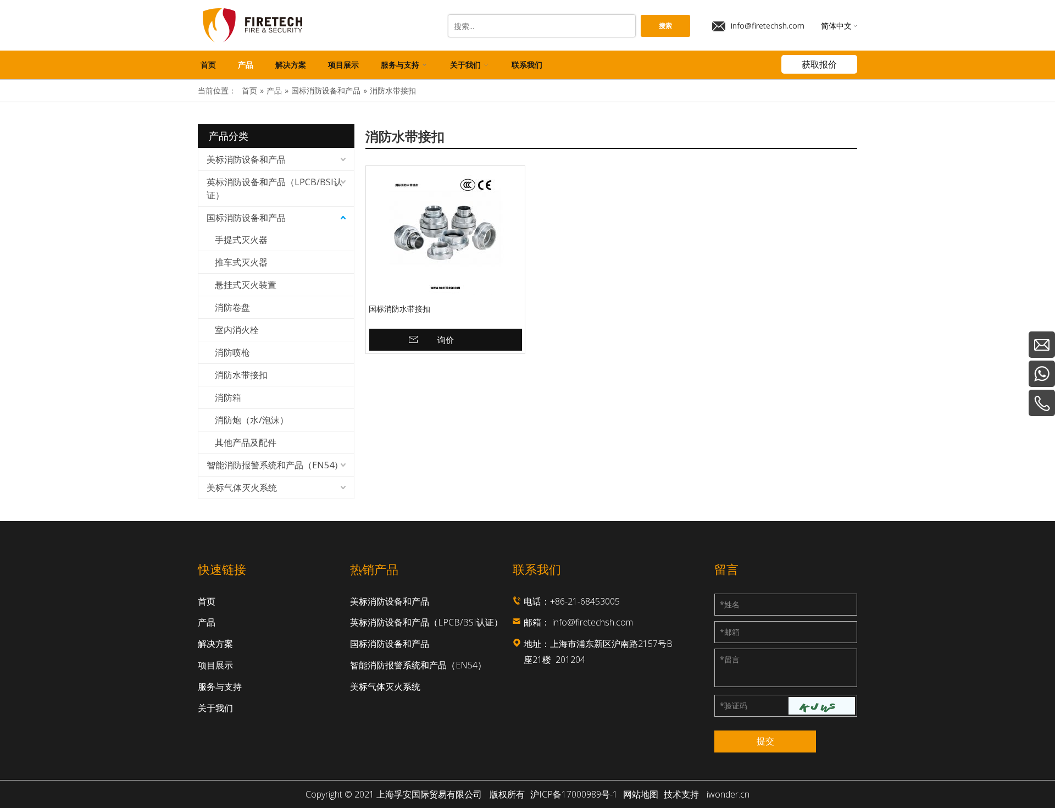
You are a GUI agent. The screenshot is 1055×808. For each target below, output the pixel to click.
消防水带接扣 (241, 375)
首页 (206, 601)
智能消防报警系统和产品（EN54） (275, 465)
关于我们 (215, 708)
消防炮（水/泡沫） (251, 420)
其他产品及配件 (245, 442)
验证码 (733, 705)
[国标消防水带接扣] (445, 235)
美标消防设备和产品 (246, 159)
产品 (206, 622)
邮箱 (730, 632)
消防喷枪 (232, 352)
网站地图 (640, 794)
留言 (730, 659)
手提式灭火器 (241, 240)
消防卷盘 (232, 307)
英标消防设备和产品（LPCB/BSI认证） (274, 188)
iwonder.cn (728, 794)
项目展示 (215, 665)
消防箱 (228, 397)
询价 (445, 339)
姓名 (730, 604)
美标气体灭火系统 (242, 488)
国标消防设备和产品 (246, 218)
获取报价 (819, 64)
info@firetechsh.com (767, 25)
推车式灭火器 (241, 262)
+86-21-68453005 (585, 601)
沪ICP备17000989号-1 (574, 794)
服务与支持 (220, 686)
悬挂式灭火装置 (245, 285)
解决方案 (215, 644)
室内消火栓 (237, 330)
